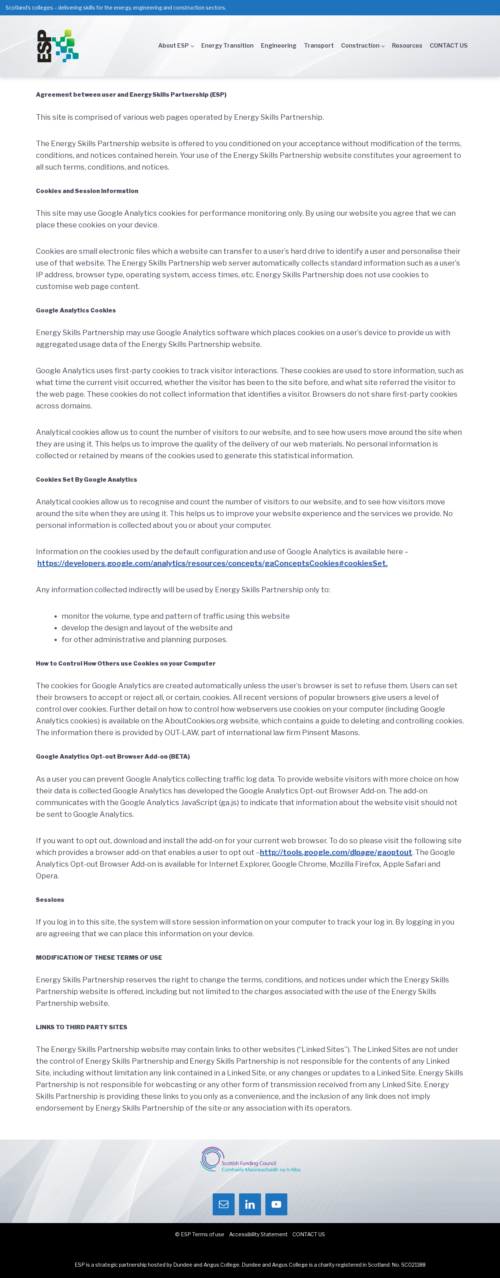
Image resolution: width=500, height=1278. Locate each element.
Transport (319, 45)
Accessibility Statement (258, 1234)
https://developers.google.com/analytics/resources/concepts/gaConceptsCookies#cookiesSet (211, 563)
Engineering (278, 45)
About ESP (173, 45)
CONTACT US (449, 45)
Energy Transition (227, 45)
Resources (407, 45)
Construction (360, 45)
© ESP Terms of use (199, 1234)
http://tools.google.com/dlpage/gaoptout (336, 852)
